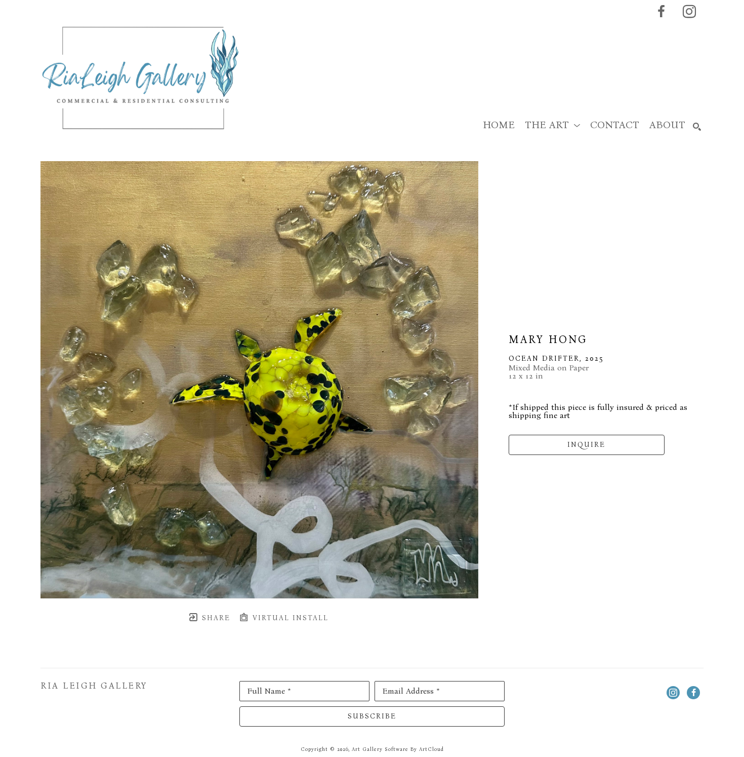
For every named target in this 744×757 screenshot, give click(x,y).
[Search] (697, 127)
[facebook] (661, 11)
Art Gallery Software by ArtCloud (398, 749)
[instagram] (689, 11)
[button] (552, 125)
